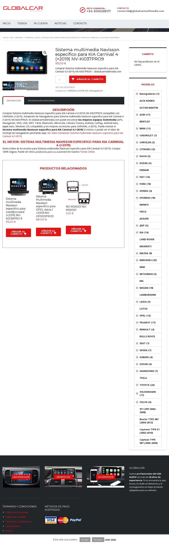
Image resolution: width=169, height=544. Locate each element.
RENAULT (147, 329)
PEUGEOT (148, 322)
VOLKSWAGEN (148, 393)
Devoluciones (13, 526)
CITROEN (147, 149)
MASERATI (146, 246)
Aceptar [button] (85, 539)
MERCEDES (148, 260)
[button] (45, 53)
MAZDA (146, 253)
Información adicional (41, 100)
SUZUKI (146, 364)
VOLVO (145, 402)
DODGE (146, 163)
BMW (145, 128)
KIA (11, 37)
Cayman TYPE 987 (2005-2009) (149, 441)
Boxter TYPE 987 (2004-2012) (149, 421)
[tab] (13, 100)
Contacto (80, 23)
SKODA (145, 350)
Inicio (6, 37)
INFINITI (144, 204)
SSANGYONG (149, 371)
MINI (142, 267)
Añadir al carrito (90, 79)
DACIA (145, 156)
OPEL (145, 315)
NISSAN (146, 287)
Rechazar (98, 539)
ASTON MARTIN (149, 107)
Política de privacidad (17, 512)
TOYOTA (147, 384)
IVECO (143, 211)
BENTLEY (145, 121)
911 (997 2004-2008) (148, 410)
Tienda (22, 23)
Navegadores (96, 90)
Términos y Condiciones (19, 521)
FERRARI (144, 170)
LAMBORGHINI (148, 294)
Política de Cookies (16, 516)
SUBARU (146, 357)
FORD (145, 183)
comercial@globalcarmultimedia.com (140, 11)
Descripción (13, 100)
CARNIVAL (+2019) (32, 37)
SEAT (144, 343)
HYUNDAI (147, 197)
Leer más (110, 539)
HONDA (146, 190)
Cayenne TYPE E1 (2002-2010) (150, 431)
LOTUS (143, 308)
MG (141, 280)
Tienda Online (87, 151)
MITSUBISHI (148, 274)
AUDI (145, 114)
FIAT (145, 177)
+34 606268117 (99, 11)
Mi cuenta (41, 23)
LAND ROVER (147, 239)
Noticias (60, 23)
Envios (9, 530)
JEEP (144, 225)
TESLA (143, 377)
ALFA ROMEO (147, 100)
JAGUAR (144, 218)
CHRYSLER (147, 142)
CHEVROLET (148, 135)
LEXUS (145, 301)
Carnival (19, 37)
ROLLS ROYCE (147, 336)
